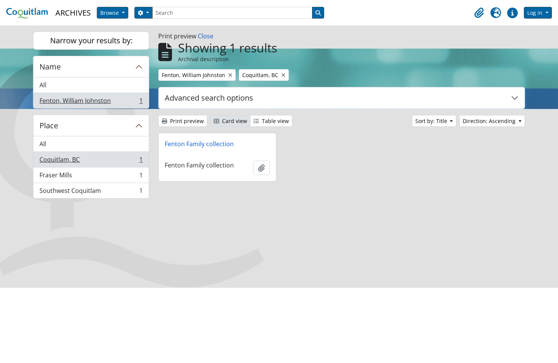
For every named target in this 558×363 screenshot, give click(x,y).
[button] (479, 13)
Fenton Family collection (199, 144)
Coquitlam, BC (91, 161)
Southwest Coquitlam (91, 192)
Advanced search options (209, 98)
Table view (274, 121)
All (42, 85)
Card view (234, 121)
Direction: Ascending (490, 121)
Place (48, 125)
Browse (110, 12)
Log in (535, 12)
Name (50, 67)
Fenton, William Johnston (91, 102)
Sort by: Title (432, 121)
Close (205, 36)
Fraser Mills (91, 177)
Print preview (186, 121)
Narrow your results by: (91, 40)
